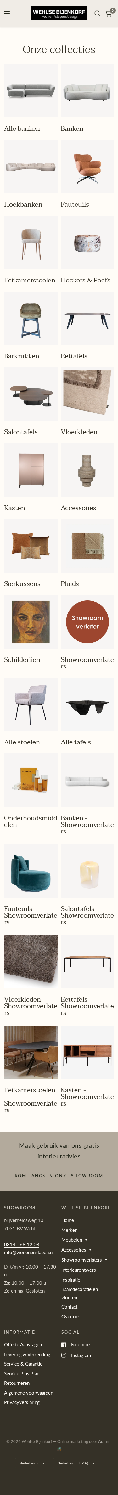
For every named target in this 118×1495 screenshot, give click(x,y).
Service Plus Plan (21, 1373)
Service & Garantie (23, 1364)
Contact (69, 1307)
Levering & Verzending (27, 1354)
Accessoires (73, 1250)
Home (67, 1220)
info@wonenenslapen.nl (29, 1252)
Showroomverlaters (81, 1260)
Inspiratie (70, 1279)
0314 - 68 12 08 (21, 1244)
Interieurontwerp (78, 1270)
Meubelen (71, 1239)
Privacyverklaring (22, 1402)
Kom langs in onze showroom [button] (59, 1175)
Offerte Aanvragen (23, 1344)
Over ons (71, 1316)
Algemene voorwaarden (28, 1393)
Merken (69, 1230)
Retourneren (17, 1383)
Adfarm (105, 1441)
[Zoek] (97, 13)
